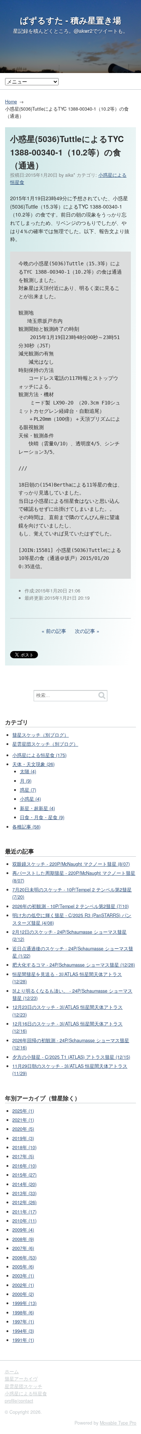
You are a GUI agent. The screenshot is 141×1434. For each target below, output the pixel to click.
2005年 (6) (23, 1266)
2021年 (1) (23, 1120)
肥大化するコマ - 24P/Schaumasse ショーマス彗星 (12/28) (73, 965)
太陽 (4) (28, 771)
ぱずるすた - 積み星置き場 (70, 20)
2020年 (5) (23, 1129)
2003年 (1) (23, 1275)
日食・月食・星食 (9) (42, 817)
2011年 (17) (24, 1211)
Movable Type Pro (118, 1423)
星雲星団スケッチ (23, 1386)
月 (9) (25, 781)
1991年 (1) (23, 1340)
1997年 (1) (23, 1321)
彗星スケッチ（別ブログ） (40, 735)
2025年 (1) (23, 1111)
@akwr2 (83, 30)
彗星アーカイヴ (21, 1378)
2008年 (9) (23, 1239)
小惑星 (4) (30, 799)
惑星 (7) (28, 790)
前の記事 (56, 630)
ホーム (12, 1371)
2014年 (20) (24, 1184)
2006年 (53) (24, 1257)
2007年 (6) (23, 1248)
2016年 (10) (24, 1166)
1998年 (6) (23, 1312)
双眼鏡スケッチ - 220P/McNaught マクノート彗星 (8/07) (71, 864)
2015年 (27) (24, 1175)
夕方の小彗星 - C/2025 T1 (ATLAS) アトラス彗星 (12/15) (71, 1057)
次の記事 (85, 630)
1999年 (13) (24, 1303)
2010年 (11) (24, 1220)
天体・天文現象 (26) (33, 764)
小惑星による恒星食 (26, 1393)
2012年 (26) (24, 1202)
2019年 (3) (23, 1138)
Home (11, 101)
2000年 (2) (23, 1294)
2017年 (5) (23, 1156)
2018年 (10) (24, 1147)
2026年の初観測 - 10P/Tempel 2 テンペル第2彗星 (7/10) (70, 906)
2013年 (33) (24, 1193)
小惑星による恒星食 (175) (39, 755)
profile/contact (19, 1400)
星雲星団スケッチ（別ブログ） (45, 744)
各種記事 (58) (26, 826)
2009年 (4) (23, 1230)
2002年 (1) (23, 1285)
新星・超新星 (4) (37, 808)
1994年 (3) (23, 1331)
